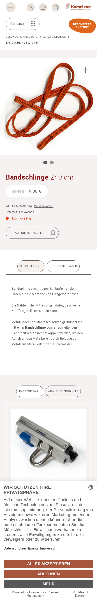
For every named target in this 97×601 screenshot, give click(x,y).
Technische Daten (63, 266)
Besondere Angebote (22, 36)
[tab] (31, 267)
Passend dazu (29, 391)
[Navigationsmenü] (11, 7)
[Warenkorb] (43, 7)
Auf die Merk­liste (28, 232)
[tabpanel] (48, 106)
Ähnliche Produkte (63, 391)
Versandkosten (43, 206)
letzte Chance (54, 36)
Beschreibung (31, 266)
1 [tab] (45, 162)
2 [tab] (52, 162)
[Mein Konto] (31, 7)
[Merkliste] (56, 7)
